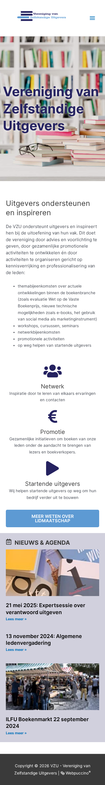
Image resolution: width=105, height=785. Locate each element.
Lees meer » (16, 619)
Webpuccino (77, 773)
